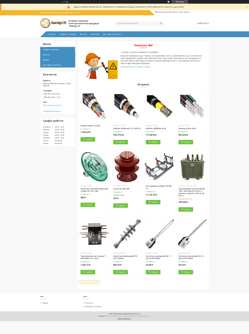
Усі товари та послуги (89, 282)
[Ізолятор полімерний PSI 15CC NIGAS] (127, 234)
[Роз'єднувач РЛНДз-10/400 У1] (159, 166)
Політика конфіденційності (140, 316)
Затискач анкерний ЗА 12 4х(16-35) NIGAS (190, 257)
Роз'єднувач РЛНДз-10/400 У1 (159, 187)
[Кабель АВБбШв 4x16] (159, 106)
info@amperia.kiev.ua (52, 111)
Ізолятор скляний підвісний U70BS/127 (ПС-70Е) (94, 189)
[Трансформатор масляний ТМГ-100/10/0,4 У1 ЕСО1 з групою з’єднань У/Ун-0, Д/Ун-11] (192, 166)
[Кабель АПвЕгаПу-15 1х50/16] (127, 106)
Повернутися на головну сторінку (135, 67)
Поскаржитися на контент (119, 316)
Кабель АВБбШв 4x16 (156, 128)
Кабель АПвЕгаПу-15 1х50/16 (126, 128)
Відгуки (46, 60)
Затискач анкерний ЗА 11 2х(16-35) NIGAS (158, 257)
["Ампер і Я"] (53, 23)
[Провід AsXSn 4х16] (192, 106)
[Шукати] (160, 23)
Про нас (83, 34)
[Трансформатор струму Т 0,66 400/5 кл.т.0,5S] (94, 234)
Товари (45, 303)
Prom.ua (137, 314)
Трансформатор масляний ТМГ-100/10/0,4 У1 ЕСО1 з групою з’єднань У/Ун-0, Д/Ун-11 (191, 192)
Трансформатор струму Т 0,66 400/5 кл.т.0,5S (93, 257)
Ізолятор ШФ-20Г (121, 188)
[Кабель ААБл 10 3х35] (94, 106)
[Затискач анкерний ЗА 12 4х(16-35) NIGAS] (192, 234)
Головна (52, 34)
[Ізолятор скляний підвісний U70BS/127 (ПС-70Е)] (94, 166)
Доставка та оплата (112, 34)
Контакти (95, 34)
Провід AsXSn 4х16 (187, 128)
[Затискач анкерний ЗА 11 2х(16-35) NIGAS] (159, 234)
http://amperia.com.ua (52, 105)
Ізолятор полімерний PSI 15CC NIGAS (125, 257)
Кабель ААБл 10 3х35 (90, 125)
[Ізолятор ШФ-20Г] (127, 166)
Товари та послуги (67, 34)
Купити (89, 139)
